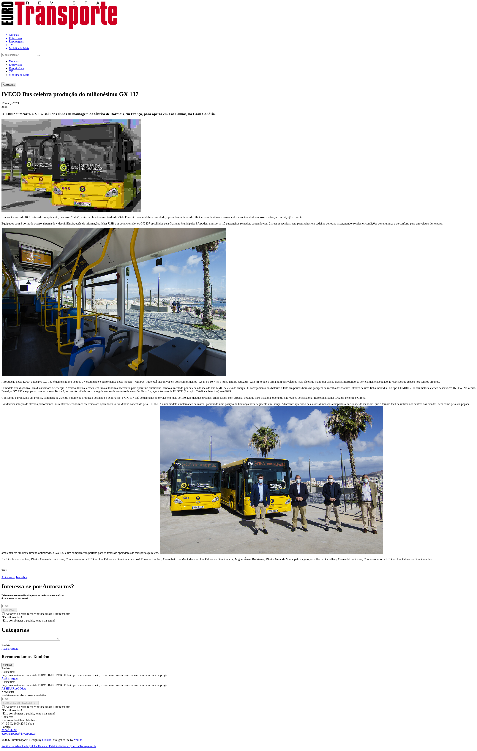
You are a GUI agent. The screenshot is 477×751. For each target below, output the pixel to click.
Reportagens (16, 68)
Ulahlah (46, 739)
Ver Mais (7, 664)
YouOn (78, 739)
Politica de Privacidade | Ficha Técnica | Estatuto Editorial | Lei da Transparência (48, 746)
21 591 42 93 (9, 730)
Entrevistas (15, 64)
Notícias (14, 61)
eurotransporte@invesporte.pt (18, 733)
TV (11, 71)
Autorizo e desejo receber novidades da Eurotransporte (38, 613)
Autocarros (9, 84)
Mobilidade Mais (19, 74)
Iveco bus (21, 577)
